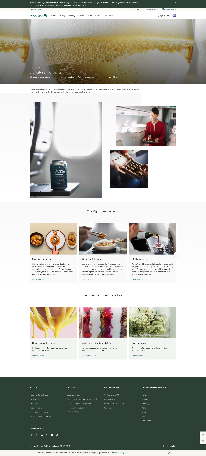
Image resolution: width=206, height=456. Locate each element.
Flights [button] (53, 16)
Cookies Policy (118, 453)
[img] (175, 2)
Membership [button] (108, 16)
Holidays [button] (62, 16)
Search (137, 9)
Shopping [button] (71, 16)
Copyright (33, 446)
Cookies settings (73, 412)
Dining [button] (89, 16)
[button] (38, 279)
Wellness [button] (81, 16)
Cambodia (170, 446)
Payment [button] (98, 16)
